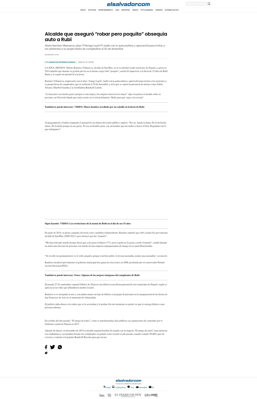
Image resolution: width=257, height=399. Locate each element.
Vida (117, 10)
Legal (108, 387)
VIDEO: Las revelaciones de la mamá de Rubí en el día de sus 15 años (95, 223)
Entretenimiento (106, 10)
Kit (153, 387)
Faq (132, 387)
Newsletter (143, 387)
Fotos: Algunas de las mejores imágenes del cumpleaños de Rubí (107, 275)
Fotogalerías (147, 10)
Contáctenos (120, 387)
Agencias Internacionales (62, 62)
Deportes (126, 10)
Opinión (158, 10)
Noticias (92, 10)
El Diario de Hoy (172, 10)
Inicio (83, 10)
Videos (135, 10)
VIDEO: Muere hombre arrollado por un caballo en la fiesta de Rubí (109, 106)
